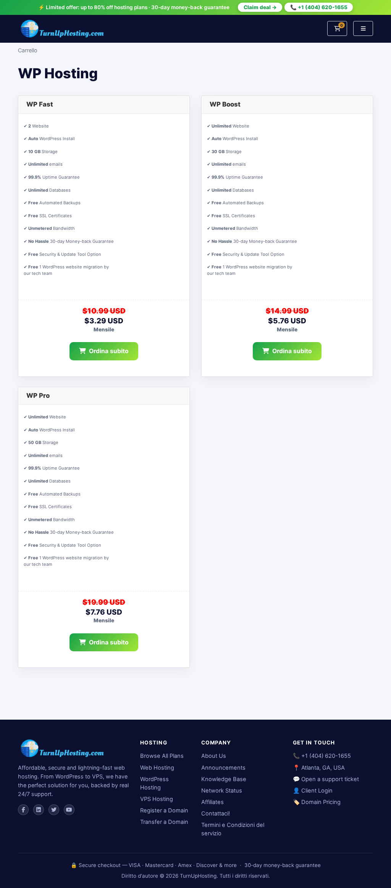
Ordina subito (109, 351)
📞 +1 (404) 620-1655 (318, 7)
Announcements (223, 767)
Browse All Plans (162, 755)
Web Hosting (157, 767)
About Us (213, 755)
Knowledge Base (223, 779)
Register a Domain (164, 810)
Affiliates (212, 802)
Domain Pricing (321, 802)
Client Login (317, 790)
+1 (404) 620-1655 (326, 755)
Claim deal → (260, 7)
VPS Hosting (156, 799)
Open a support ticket (330, 779)
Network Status (221, 790)
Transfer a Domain (164, 822)
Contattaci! (215, 813)
